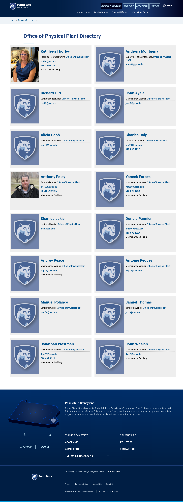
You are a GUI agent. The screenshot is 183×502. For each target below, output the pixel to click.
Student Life (118, 12)
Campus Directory (26, 20)
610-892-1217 (133, 149)
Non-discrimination (81, 484)
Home (12, 20)
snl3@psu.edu (48, 228)
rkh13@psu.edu (48, 103)
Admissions (99, 12)
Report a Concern (111, 6)
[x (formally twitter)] (25, 435)
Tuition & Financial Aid (79, 456)
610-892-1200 (114, 472)
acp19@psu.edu (49, 270)
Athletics (126, 442)
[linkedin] (44, 435)
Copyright (109, 484)
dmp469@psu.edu (135, 228)
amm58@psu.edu (134, 64)
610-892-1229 (133, 191)
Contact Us (127, 449)
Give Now (128, 6)
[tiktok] (50, 435)
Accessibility (97, 484)
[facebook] (19, 435)
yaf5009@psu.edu (135, 187)
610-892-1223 (48, 65)
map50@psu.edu (49, 312)
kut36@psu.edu (48, 61)
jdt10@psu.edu (133, 312)
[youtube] (37, 435)
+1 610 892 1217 (49, 191)
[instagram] (31, 435)
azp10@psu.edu (134, 270)
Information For (138, 12)
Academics (81, 12)
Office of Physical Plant (77, 57)
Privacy (67, 484)
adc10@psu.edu (49, 145)
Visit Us (154, 6)
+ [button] (108, 435)
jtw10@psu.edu (133, 354)
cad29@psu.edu (134, 145)
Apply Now (142, 6)
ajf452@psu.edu (49, 187)
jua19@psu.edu (133, 103)
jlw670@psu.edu (49, 354)
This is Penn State (76, 435)
